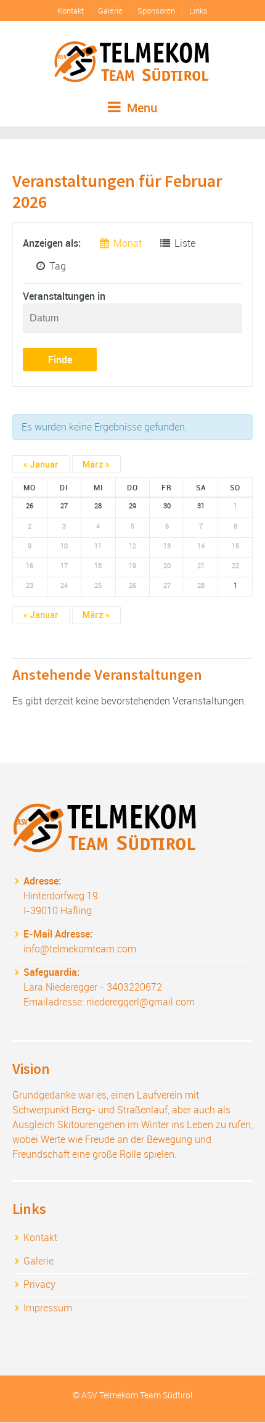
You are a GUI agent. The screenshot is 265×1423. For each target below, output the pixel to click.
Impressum (47, 1307)
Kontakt (70, 10)
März (96, 464)
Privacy (39, 1284)
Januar (41, 464)
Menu (140, 107)
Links (198, 10)
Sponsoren (156, 10)
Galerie (110, 10)
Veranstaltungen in (64, 296)
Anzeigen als (50, 243)
